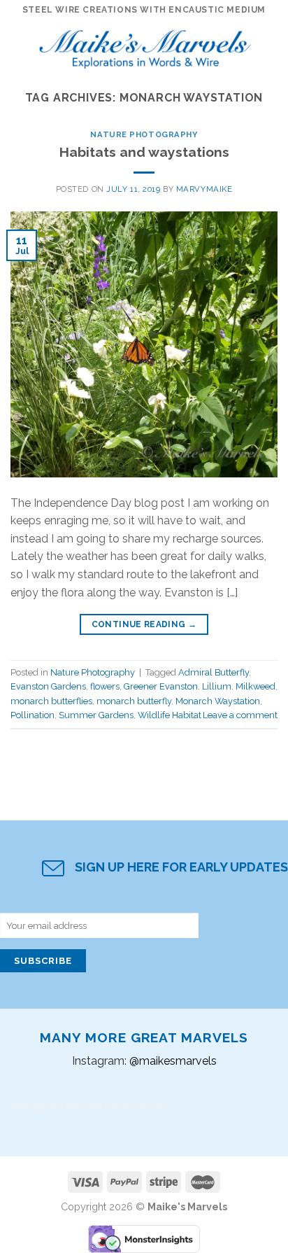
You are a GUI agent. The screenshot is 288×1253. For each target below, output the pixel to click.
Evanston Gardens (48, 686)
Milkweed (255, 686)
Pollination (32, 715)
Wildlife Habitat (169, 715)
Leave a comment (240, 715)
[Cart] (271, 45)
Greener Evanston (161, 686)
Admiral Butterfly (213, 672)
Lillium (216, 686)
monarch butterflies (51, 701)
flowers (105, 686)
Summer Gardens (96, 715)
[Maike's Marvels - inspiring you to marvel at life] (145, 45)
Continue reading (144, 624)
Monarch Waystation (217, 701)
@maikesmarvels (173, 1061)
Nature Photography (143, 134)
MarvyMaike (204, 189)
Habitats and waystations (144, 152)
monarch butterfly (133, 701)
